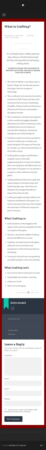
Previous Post (13, 330)
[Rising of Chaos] (23, 5)
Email (7, 389)
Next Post (11, 334)
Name (7, 379)
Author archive (12, 308)
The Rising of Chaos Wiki (13, 36)
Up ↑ (42, 445)
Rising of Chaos (17, 445)
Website (7, 399)
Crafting (30, 36)
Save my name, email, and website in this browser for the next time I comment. (21, 410)
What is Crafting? (17, 26)
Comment (8, 355)
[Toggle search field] (42, 14)
